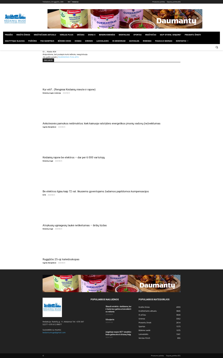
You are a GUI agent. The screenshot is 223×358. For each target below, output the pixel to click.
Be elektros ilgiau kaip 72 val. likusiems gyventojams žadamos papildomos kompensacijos (96, 191)
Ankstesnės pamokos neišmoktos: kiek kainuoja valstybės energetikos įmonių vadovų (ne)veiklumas (101, 123)
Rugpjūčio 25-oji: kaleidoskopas (61, 259)
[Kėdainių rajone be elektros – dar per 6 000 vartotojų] (111, 144)
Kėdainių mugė (48, 161)
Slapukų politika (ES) (173, 356)
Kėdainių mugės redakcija (52, 93)
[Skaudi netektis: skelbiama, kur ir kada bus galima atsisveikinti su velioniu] (97, 309)
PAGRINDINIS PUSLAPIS (68, 57)
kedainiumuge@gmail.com (54, 332)
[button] (217, 47)
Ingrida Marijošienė (49, 127)
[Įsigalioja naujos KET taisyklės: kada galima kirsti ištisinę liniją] (97, 335)
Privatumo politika (157, 356)
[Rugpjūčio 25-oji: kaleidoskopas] (111, 245)
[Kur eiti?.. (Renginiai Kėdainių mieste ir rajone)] (111, 76)
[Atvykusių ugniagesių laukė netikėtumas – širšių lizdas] (111, 211)
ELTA (44, 195)
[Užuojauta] (97, 322)
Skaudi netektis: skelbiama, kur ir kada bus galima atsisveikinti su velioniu (119, 309)
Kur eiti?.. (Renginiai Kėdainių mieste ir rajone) (69, 89)
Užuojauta (110, 319)
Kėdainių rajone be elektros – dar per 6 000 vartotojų (74, 157)
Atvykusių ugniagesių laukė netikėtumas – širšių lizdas (75, 225)
